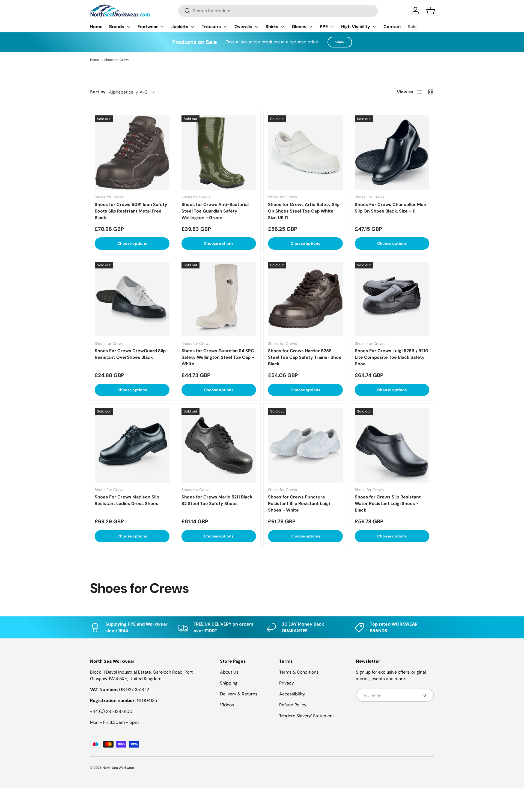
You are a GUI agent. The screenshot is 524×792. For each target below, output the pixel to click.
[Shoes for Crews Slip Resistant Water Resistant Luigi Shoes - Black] (392, 445)
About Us (229, 672)
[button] (431, 11)
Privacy (286, 683)
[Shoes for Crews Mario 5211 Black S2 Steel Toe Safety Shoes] (218, 445)
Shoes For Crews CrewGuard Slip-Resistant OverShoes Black (131, 354)
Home (96, 26)
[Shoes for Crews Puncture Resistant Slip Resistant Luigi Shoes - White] (305, 445)
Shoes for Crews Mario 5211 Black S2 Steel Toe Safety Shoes (216, 500)
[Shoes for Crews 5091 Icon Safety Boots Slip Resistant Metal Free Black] (132, 152)
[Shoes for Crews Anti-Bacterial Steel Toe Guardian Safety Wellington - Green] (218, 152)
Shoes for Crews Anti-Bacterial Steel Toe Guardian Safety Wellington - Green (215, 211)
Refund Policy (292, 705)
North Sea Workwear (118, 768)
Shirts (272, 26)
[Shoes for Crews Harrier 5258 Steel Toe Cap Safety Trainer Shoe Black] (305, 299)
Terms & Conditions (298, 672)
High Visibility (355, 26)
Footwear (148, 26)
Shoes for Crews (116, 60)
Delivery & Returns (238, 694)
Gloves (299, 26)
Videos (227, 705)
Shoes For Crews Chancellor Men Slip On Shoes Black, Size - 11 (390, 208)
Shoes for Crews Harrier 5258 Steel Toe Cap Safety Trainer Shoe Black (304, 357)
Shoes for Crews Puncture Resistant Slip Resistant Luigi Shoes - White (299, 503)
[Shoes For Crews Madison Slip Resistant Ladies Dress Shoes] (132, 445)
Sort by (98, 92)
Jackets (179, 26)
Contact (392, 26)
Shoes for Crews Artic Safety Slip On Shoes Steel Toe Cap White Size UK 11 (304, 211)
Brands (116, 26)
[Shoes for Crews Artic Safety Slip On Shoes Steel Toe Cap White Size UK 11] (305, 152)
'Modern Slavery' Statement (306, 716)
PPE (324, 26)
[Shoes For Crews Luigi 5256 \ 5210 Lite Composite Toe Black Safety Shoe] (392, 299)
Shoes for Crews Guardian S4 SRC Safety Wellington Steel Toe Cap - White (217, 357)
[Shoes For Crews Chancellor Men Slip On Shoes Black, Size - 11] (392, 152)
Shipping (228, 683)
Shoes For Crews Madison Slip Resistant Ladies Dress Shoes (127, 500)
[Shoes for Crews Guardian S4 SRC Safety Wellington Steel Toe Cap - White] (218, 299)
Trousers (211, 26)
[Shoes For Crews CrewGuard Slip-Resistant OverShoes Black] (132, 299)
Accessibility (292, 694)
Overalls (243, 26)
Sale (412, 26)
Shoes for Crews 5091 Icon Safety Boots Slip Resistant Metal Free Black (131, 211)
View (339, 42)
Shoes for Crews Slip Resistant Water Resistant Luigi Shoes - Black (388, 503)
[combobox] (278, 11)
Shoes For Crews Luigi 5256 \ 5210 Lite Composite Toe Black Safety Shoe (391, 357)
